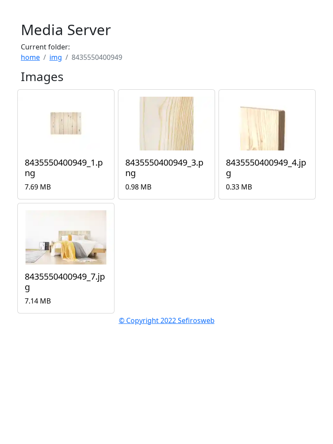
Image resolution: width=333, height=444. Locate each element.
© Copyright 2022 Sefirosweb (167, 320)
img (55, 57)
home (30, 57)
